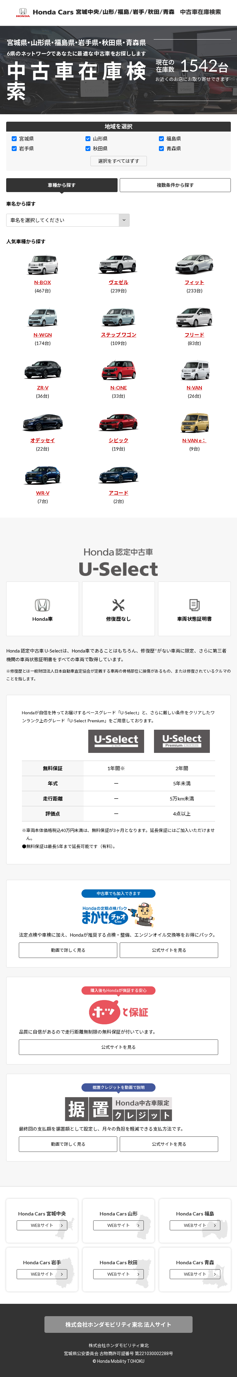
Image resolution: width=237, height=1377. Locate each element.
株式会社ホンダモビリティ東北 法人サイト (118, 1324)
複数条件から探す (175, 185)
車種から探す (62, 185)
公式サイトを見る (169, 950)
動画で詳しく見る (68, 950)
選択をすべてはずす (118, 161)
